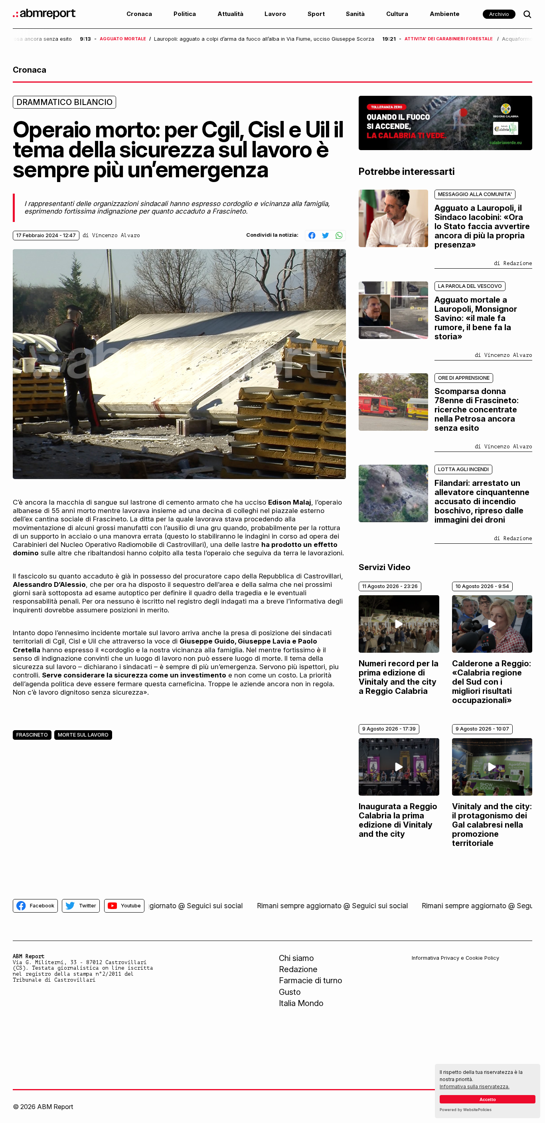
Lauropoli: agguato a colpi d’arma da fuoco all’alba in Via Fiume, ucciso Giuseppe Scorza (197, 39)
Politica (185, 14)
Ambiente (445, 14)
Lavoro (275, 14)
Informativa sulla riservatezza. (474, 1086)
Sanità (355, 14)
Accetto (488, 1099)
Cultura (397, 14)
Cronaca (139, 14)
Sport (316, 14)
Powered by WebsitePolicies (466, 1109)
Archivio (499, 14)
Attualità (230, 14)
